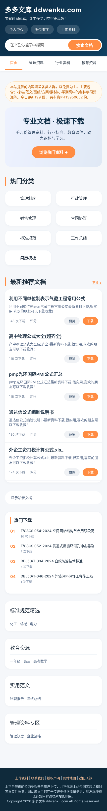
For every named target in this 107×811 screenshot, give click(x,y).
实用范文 (20, 686)
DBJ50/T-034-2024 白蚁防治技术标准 (52, 561)
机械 (23, 624)
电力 (33, 624)
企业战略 (34, 736)
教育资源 (89, 62)
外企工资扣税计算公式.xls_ (36, 449)
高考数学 (40, 661)
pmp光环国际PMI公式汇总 (35, 374)
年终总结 (34, 698)
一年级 (15, 661)
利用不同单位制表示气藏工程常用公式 (47, 298)
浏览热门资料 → (53, 152)
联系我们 (37, 778)
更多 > (97, 283)
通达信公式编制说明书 (31, 412)
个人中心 (16, 29)
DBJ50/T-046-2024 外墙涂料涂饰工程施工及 (57, 576)
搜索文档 (84, 45)
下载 (90, 321)
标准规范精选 (25, 611)
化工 (13, 624)
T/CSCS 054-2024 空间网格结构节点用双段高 (57, 531)
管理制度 (17, 736)
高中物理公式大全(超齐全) (35, 336)
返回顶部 (85, 778)
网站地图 (69, 778)
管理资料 (36, 62)
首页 (13, 62)
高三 (26, 661)
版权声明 (53, 778)
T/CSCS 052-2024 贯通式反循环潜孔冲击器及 (57, 546)
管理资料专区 (25, 723)
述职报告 (17, 698)
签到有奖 (42, 29)
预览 (72, 321)
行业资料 (62, 62)
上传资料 (68, 29)
